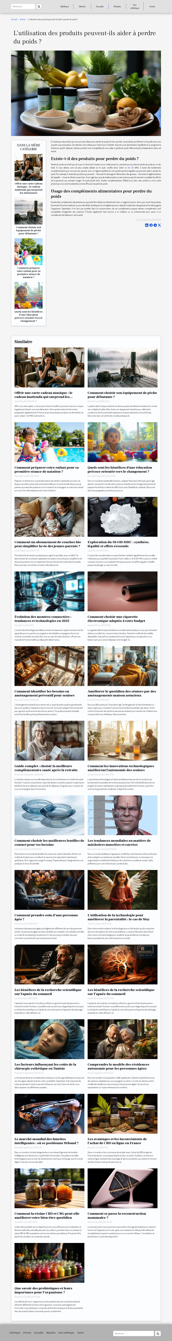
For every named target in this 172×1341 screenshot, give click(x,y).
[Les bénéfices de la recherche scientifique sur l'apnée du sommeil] (49, 964)
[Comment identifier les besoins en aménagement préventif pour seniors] (49, 665)
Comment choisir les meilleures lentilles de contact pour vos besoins (49, 842)
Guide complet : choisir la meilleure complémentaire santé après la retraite (46, 768)
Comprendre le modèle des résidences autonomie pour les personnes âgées (118, 1066)
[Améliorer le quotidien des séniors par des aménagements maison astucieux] (122, 665)
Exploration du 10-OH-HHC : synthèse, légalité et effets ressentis (118, 544)
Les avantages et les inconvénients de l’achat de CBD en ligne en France (117, 1141)
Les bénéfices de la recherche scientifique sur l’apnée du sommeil (121, 992)
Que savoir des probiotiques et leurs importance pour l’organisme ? (43, 1290)
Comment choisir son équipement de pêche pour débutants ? (28, 230)
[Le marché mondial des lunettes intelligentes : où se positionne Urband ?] (49, 1113)
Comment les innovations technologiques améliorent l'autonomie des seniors (121, 768)
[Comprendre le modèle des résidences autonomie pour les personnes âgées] (122, 1039)
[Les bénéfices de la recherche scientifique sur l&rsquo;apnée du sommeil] (122, 964)
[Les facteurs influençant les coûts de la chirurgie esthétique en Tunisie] (49, 1039)
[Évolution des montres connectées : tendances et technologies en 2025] (49, 591)
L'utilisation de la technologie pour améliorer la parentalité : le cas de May (119, 917)
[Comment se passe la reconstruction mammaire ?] (122, 1188)
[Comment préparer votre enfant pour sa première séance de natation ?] (29, 251)
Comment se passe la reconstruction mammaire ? (117, 1215)
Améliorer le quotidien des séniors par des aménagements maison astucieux (122, 693)
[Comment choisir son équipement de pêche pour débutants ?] (29, 210)
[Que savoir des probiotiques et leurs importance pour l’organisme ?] (49, 1262)
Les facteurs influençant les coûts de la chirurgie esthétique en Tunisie (45, 1066)
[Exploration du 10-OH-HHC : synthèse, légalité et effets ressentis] (122, 516)
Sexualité (99, 6)
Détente (82, 6)
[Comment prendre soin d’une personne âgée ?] (49, 889)
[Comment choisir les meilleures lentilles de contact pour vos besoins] (49, 815)
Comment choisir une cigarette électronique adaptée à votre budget (116, 619)
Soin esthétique (134, 6)
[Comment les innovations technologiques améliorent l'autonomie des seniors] (122, 740)
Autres (152, 6)
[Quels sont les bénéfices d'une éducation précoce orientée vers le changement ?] (29, 295)
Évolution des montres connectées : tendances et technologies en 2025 (43, 619)
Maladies (117, 6)
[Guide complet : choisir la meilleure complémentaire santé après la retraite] (49, 740)
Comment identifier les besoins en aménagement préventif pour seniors (45, 693)
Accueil (14, 19)
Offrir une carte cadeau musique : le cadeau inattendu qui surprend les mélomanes (28, 188)
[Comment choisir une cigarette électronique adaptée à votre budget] (122, 591)
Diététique (64, 6)
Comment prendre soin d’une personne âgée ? (46, 917)
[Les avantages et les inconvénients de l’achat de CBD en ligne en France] (122, 1113)
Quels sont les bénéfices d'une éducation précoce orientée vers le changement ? (29, 316)
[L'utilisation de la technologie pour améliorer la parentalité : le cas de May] (122, 889)
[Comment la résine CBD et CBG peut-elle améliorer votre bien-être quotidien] (49, 1188)
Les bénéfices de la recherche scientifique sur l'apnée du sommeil (48, 992)
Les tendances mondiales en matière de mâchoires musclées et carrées (119, 842)
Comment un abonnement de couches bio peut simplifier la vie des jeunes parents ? (48, 544)
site (129, 167)
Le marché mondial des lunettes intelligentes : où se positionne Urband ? (47, 1141)
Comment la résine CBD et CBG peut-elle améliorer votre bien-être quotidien (47, 1215)
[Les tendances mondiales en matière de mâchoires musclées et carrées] (122, 815)
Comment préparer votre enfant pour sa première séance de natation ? (28, 272)
